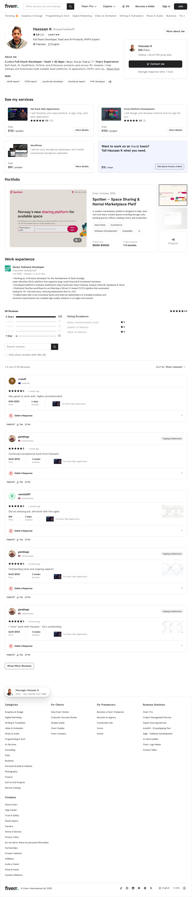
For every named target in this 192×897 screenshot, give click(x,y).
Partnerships (11, 848)
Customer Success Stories (64, 718)
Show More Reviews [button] (19, 666)
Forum (100, 728)
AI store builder (150, 739)
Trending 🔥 (11, 16)
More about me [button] (175, 31)
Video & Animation (106, 16)
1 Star (9, 336)
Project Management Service (157, 718)
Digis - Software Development (157, 734)
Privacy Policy (12, 837)
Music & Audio (155, 16)
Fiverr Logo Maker (152, 745)
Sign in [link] (166, 6)
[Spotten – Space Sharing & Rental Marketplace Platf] (173, 195)
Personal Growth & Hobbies (18, 766)
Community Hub (105, 723)
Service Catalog (12, 788)
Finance (9, 777)
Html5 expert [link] (13, 82)
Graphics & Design (32, 16)
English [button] (166, 888)
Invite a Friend (12, 864)
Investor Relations (13, 875)
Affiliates (9, 859)
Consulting (10, 750)
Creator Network (13, 853)
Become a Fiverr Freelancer (110, 712)
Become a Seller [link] (145, 6)
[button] (89, 6)
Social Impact (11, 821)
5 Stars (10, 317)
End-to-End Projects (15, 783)
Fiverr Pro (148, 712)
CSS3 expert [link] (31, 82)
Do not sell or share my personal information (27, 843)
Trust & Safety (12, 816)
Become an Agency (106, 718)
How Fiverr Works (60, 712)
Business (171, 16)
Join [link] (180, 6)
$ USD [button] (177, 888)
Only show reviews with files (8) (27, 355)
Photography (11, 772)
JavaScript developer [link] (52, 82)
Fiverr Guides (57, 728)
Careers (9, 826)
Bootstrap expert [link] (76, 82)
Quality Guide (57, 723)
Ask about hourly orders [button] (169, 167)
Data (7, 755)
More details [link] (82, 130)
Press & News (12, 870)
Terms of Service (13, 832)
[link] (121, 888)
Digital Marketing (82, 16)
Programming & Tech (57, 16)
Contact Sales (150, 750)
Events (100, 734)
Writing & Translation (132, 16)
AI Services (10, 745)
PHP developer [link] (97, 82)
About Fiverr (11, 805)
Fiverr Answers (58, 734)
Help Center (11, 810)
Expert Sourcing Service (154, 723)
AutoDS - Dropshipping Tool (156, 728)
